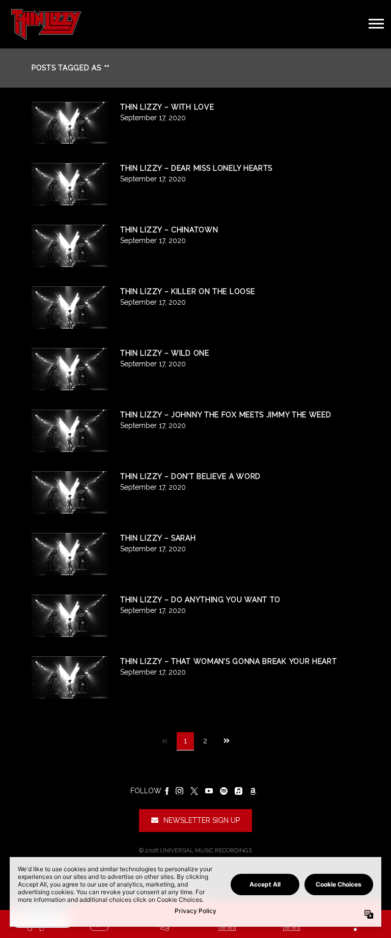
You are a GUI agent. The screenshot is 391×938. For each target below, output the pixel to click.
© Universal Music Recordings (195, 850)
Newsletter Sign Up (201, 820)
